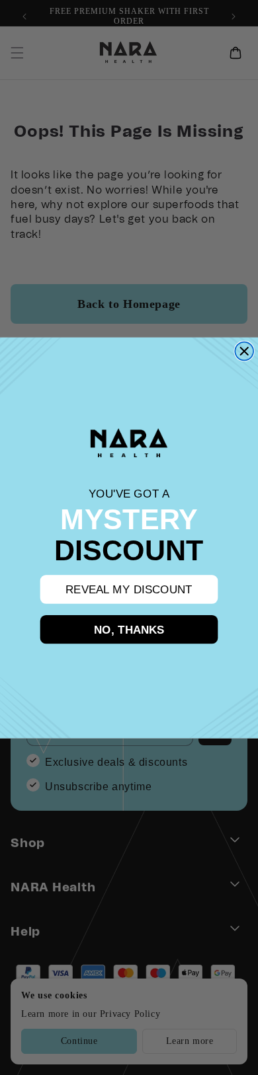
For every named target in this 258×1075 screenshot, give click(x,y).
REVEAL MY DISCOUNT (129, 589)
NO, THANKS (129, 628)
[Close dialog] (244, 351)
